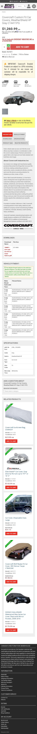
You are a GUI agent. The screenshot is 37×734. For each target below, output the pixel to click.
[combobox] (18, 391)
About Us (4, 684)
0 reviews (14, 54)
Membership (4, 728)
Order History (5, 722)
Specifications (19, 139)
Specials (3, 711)
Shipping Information (7, 678)
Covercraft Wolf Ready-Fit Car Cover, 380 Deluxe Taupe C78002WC (16, 566)
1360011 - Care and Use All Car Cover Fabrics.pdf (8, 251)
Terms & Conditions (6, 690)
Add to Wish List (9, 56)
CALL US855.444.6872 (28, 85)
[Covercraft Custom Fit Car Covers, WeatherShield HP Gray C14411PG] (18, 98)
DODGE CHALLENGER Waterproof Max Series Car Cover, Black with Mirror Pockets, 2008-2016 (15, 615)
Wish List (3, 724)
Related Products (21, 143)
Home (4, 12)
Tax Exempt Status (6, 680)
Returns (3, 699)
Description (7, 134)
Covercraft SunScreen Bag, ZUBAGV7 (15, 428)
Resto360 (4, 674)
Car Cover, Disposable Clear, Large (16, 519)
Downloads (7, 139)
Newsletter (4, 726)
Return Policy (4, 676)
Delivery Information (6, 686)
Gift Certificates (5, 709)
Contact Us (24, 1)
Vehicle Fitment (19, 134)
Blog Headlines (5, 713)
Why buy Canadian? (6, 682)
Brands (3, 707)
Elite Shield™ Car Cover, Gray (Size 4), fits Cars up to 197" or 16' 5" (16, 473)
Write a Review (24, 54)
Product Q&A (8, 143)
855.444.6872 (15, 1)
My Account (4, 720)
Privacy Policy (5, 688)
